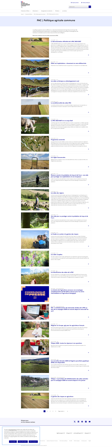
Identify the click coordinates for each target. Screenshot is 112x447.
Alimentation (35, 11)
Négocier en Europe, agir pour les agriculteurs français (67, 325)
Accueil (22, 14)
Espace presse (75, 2)
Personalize (12, 441)
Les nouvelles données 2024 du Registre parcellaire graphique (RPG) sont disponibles (70, 361)
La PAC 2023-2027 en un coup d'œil (62, 121)
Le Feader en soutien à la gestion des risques (64, 234)
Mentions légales (77, 440)
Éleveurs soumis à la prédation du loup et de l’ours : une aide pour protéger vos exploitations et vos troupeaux (69, 176)
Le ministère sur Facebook (82, 421)
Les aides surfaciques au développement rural (65, 81)
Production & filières (28, 14)
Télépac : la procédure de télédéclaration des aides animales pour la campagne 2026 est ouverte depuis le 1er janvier (69, 379)
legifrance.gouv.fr (60, 433)
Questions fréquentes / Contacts (52, 440)
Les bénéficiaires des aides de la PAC (62, 272)
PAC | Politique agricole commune (39, 14)
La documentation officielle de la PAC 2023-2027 (66, 41)
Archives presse (84, 440)
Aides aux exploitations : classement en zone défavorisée (68, 63)
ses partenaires (12, 429)
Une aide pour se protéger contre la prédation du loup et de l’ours (69, 217)
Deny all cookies (22, 441)
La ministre (64, 11)
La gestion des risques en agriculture (62, 396)
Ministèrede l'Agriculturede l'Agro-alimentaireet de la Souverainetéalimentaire (25, 4)
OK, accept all (33, 441)
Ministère (57, 11)
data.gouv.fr (87, 433)
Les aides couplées (56, 255)
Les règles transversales (58, 157)
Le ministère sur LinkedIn (78, 421)
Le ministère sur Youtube (89, 421)
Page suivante (61, 411)
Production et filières (25, 11)
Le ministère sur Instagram (85, 421)
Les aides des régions (57, 193)
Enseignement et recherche (46, 11)
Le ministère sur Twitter (74, 421)
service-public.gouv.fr (78, 433)
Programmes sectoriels (58, 140)
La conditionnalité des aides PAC (61, 103)
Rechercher (90, 7)
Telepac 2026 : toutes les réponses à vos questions (66, 343)
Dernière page (67, 411)
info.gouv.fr (68, 433)
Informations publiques (63, 440)
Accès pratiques (86, 2)
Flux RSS (70, 440)
